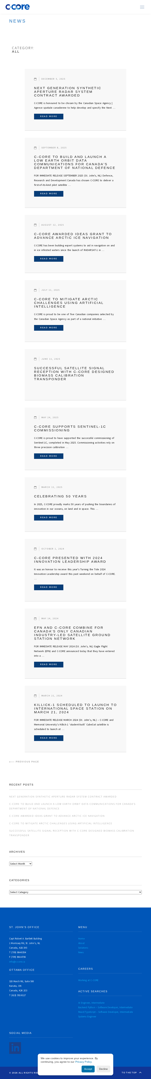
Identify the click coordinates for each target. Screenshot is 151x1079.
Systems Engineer (87, 1016)
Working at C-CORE (88, 980)
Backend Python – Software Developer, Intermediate (105, 1007)
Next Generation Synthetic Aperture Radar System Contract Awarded (67, 91)
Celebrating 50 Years (60, 496)
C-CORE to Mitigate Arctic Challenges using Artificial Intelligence (69, 302)
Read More (51, 116)
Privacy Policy (83, 1061)
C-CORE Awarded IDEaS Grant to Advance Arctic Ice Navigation (73, 236)
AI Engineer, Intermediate (91, 1002)
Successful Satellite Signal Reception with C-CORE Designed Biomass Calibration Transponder (74, 373)
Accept (88, 1068)
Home (81, 938)
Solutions (83, 947)
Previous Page (27, 761)
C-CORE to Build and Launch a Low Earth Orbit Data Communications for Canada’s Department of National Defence (74, 162)
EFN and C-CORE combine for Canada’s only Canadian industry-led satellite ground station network (72, 633)
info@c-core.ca (17, 961)
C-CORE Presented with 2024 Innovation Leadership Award (70, 559)
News (81, 952)
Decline (103, 1068)
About (81, 943)
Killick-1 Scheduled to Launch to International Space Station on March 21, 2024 (75, 708)
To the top (130, 1072)
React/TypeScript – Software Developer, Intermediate (105, 1012)
